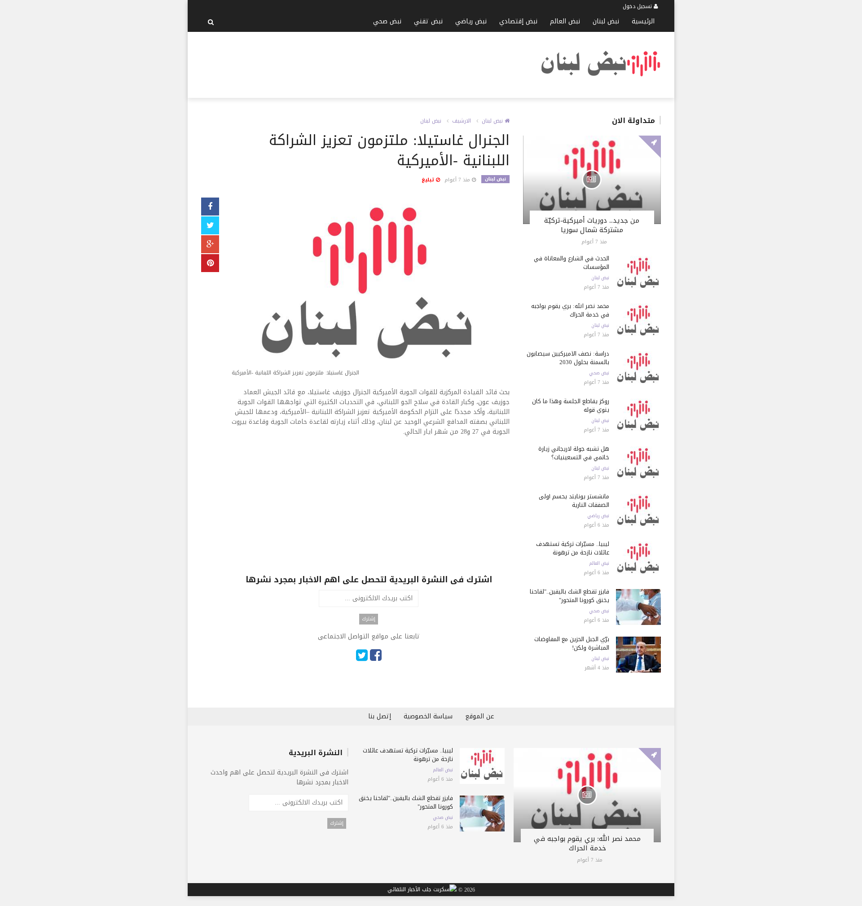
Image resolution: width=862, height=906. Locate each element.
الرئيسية (643, 21)
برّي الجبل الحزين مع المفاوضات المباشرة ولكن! (571, 643)
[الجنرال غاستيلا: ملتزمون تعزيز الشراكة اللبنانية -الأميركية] (369, 289)
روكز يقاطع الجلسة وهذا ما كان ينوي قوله (570, 405)
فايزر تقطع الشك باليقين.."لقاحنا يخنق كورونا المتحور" (569, 596)
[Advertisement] (364, 63)
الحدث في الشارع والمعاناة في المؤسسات (571, 263)
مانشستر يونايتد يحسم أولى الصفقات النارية (574, 500)
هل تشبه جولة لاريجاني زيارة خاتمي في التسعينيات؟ (573, 453)
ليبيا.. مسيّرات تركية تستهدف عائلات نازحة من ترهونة (572, 548)
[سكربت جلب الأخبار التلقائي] (422, 890)
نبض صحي (387, 21)
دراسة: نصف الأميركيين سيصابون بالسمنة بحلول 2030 (568, 358)
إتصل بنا (379, 716)
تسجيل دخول (638, 6)
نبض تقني (428, 21)
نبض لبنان (606, 21)
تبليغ (429, 180)
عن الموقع (479, 716)
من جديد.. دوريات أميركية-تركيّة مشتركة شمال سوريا (591, 225)
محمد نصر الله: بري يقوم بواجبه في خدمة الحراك (570, 310)
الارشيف (461, 121)
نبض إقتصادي (518, 21)
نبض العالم (565, 21)
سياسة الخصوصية (428, 716)
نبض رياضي (471, 21)
